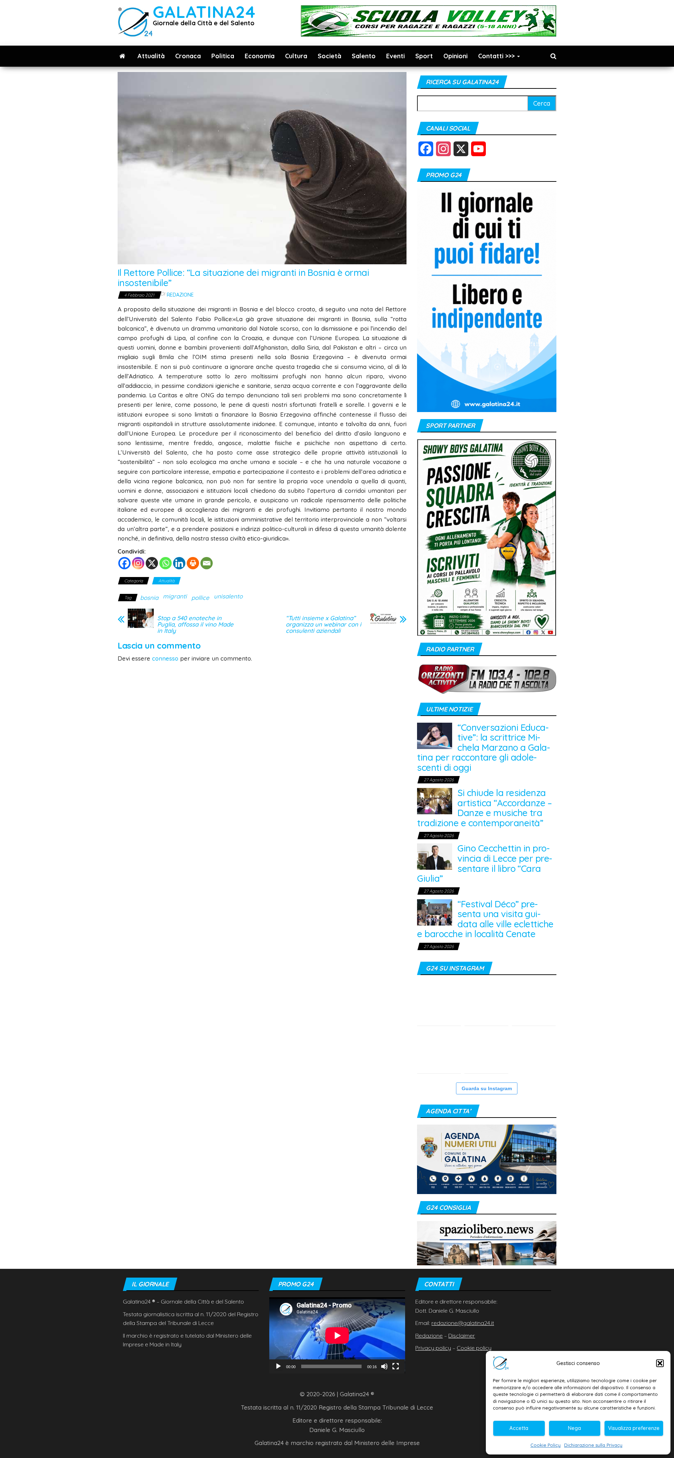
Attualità (151, 56)
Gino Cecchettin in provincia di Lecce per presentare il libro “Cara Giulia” (484, 863)
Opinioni (455, 56)
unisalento (228, 596)
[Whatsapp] (165, 563)
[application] (337, 1335)
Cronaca (188, 56)
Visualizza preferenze (634, 1428)
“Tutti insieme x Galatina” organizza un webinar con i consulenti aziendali (323, 624)
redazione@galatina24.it (462, 1322)
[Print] (193, 563)
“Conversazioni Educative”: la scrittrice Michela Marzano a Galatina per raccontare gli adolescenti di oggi (483, 747)
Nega (574, 1428)
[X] (152, 563)
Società (329, 56)
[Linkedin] (179, 563)
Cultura (296, 56)
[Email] (206, 563)
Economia (260, 56)
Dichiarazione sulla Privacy (593, 1445)
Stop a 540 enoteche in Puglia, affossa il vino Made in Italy (195, 624)
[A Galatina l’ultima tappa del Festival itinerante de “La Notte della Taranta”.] (534, 1051)
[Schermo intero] (395, 1366)
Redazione (180, 295)
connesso (165, 658)
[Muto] (384, 1366)
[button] (659, 1363)
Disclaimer (461, 1335)
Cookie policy (474, 1347)
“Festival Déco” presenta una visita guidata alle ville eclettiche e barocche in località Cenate (485, 919)
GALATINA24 (204, 11)
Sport (424, 56)
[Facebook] (124, 563)
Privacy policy (433, 1347)
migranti (175, 596)
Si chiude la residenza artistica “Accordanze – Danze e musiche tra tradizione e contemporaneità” (484, 808)
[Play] (278, 1366)
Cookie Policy (545, 1445)
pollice (200, 597)
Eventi (395, 56)
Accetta (518, 1428)
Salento (364, 56)
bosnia (149, 597)
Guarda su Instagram (487, 1088)
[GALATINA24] (122, 56)
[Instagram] (138, 563)
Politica (222, 56)
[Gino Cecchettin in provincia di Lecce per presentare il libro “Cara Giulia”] (434, 856)
